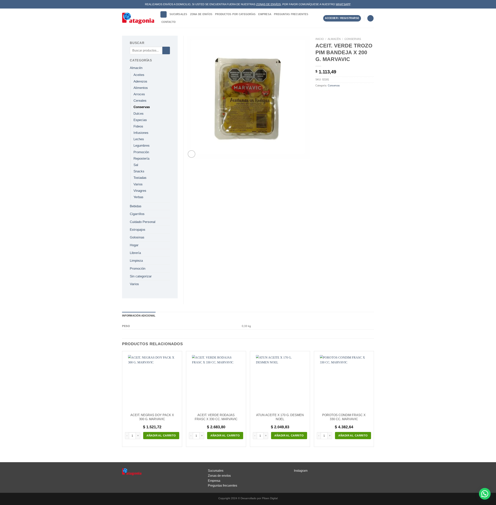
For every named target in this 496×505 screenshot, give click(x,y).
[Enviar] (166, 50)
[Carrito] (370, 18)
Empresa (264, 14)
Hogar (134, 245)
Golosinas (137, 237)
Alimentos (140, 88)
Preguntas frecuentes (222, 485)
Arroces (139, 94)
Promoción (141, 152)
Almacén (334, 39)
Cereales (139, 100)
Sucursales (178, 14)
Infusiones (140, 133)
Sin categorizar (141, 276)
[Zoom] (191, 154)
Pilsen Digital (270, 498)
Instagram (300, 470)
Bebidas (135, 206)
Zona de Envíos (201, 14)
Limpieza (136, 260)
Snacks (138, 171)
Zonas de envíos (219, 475)
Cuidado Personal (142, 222)
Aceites (138, 75)
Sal (135, 165)
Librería (135, 253)
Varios (138, 184)
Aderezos (140, 81)
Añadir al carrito (161, 435)
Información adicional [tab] (138, 315)
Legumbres (141, 145)
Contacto (168, 22)
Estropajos (137, 229)
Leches (138, 139)
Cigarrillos (137, 214)
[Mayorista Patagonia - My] (131, 471)
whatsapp (343, 4)
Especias (140, 120)
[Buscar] (163, 14)
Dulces (138, 113)
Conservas (352, 39)
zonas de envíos (268, 4)
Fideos (138, 126)
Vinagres (139, 191)
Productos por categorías (235, 14)
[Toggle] (168, 68)
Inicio (319, 39)
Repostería (141, 158)
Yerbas (138, 197)
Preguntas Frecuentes (291, 14)
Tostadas (139, 178)
